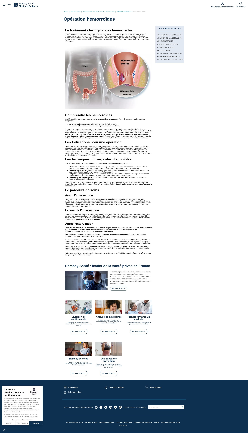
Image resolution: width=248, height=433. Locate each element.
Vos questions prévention (109, 359)
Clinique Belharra (28, 6)
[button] (4, 429)
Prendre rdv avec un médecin (139, 317)
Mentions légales (91, 422)
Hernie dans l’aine (165, 47)
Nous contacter (156, 387)
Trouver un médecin (116, 387)
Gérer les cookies (22, 423)
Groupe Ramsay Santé (74, 422)
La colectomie (163, 50)
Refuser (8, 423)
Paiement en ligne (74, 392)
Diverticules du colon (167, 44)
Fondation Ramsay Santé (170, 422)
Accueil (66, 11)
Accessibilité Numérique (143, 422)
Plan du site (123, 425)
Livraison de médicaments (78, 317)
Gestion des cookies (106, 422)
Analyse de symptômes (109, 316)
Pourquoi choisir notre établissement (93, 11)
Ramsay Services (78, 358)
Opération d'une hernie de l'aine (172, 53)
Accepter (36, 423)
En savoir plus (118, 288)
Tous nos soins (110, 11)
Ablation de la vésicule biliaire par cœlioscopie (179, 38)
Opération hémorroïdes (168, 56)
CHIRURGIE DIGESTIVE (124, 11)
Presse (156, 422)
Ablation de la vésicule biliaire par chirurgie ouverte (182, 35)
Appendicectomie (165, 41)
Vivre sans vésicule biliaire (170, 60)
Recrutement (73, 387)
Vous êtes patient (75, 11)
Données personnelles (124, 422)
